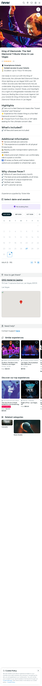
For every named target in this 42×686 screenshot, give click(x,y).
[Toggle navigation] (39, 3)
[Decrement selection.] (31, 262)
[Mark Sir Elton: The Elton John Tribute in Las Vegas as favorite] (17, 342)
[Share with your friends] (38, 9)
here (18, 331)
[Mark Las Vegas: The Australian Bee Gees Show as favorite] (36, 342)
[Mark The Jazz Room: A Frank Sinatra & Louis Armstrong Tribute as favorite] (17, 382)
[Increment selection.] (38, 262)
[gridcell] (9, 254)
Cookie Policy (11, 682)
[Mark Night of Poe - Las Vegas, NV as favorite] (36, 382)
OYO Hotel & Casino (12, 280)
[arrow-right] (39, 214)
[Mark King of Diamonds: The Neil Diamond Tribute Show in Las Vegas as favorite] (38, 15)
